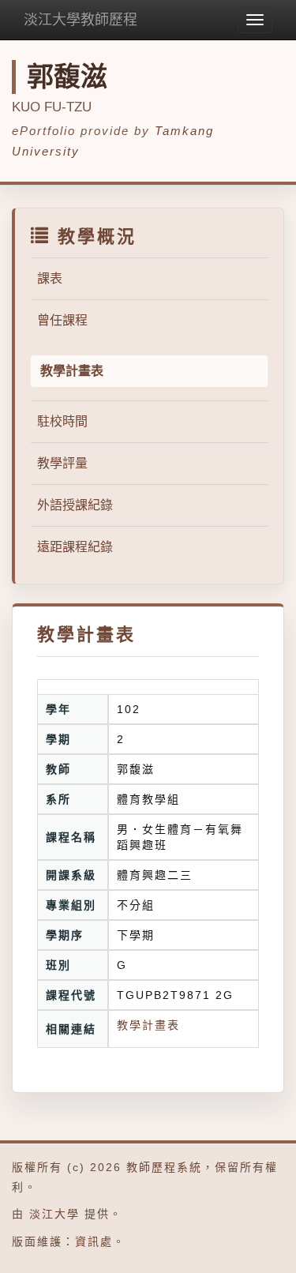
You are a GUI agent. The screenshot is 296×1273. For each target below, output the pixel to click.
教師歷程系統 (164, 1167)
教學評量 (62, 463)
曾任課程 (62, 320)
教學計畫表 (148, 1025)
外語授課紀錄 (75, 505)
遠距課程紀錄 (75, 547)
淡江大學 (54, 1213)
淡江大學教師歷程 (80, 20)
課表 (49, 278)
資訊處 (94, 1241)
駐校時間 (62, 421)
